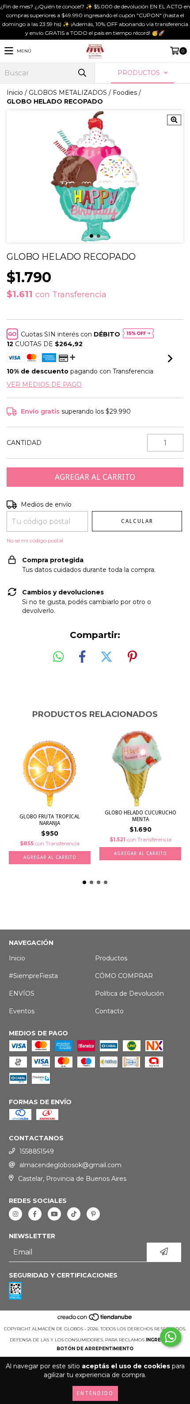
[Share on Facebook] (82, 657)
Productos (111, 958)
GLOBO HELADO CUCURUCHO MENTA (140, 816)
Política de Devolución (129, 993)
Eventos (21, 1011)
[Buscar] (82, 73)
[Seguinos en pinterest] (93, 1214)
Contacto (109, 1011)
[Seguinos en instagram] (15, 1214)
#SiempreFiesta (33, 976)
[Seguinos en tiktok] (73, 1214)
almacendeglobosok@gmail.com (70, 1165)
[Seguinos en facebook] (35, 1214)
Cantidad (24, 443)
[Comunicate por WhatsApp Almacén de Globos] (170, 1337)
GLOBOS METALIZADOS (68, 93)
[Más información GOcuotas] (138, 334)
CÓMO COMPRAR (124, 976)
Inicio (15, 93)
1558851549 (36, 1151)
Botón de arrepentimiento (95, 1349)
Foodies (125, 93)
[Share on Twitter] (106, 657)
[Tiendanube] (95, 1320)
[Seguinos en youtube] (54, 1214)
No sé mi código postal (35, 540)
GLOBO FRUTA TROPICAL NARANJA (49, 820)
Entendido (95, 1393)
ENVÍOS (21, 993)
